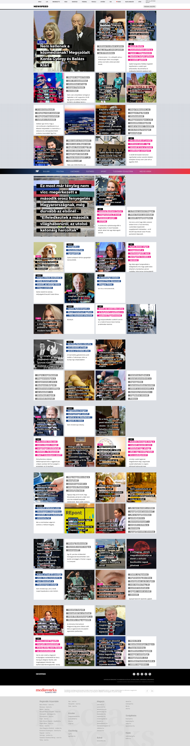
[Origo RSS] (150, 674)
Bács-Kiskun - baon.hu (47, 704)
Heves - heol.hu (44, 726)
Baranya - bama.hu (46, 707)
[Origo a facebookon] (134, 674)
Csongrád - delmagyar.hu (48, 714)
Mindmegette (56, 1)
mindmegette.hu (102, 719)
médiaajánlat (150, 679)
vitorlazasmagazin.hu (103, 726)
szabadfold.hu (72, 719)
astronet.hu (100, 704)
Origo (39, 1)
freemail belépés (149, 6)
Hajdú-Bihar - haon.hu (46, 723)
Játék (139, 1)
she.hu (128, 708)
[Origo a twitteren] (138, 674)
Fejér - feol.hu (44, 719)
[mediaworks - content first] (46, 690)
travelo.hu (100, 721)
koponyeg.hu (130, 721)
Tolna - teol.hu (44, 740)
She (111, 1)
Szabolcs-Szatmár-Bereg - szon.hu (50, 737)
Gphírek (103, 1)
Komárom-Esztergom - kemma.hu (50, 730)
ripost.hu (128, 701)
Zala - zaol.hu (72, 706)
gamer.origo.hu (101, 711)
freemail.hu (129, 719)
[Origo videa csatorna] (146, 674)
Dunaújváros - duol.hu (46, 716)
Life (47, 1)
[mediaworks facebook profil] (147, 691)
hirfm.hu (128, 738)
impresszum (143, 679)
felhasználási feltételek (123, 679)
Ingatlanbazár (129, 1)
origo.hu (70, 723)
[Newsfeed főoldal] (41, 674)
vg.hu (70, 734)
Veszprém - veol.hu (74, 704)
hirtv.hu (70, 721)
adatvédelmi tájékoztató (110, 679)
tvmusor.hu (100, 730)
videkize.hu (100, 728)
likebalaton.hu (101, 714)
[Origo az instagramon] (142, 674)
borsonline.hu (101, 741)
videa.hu (128, 723)
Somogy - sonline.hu (46, 735)
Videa (65, 1)
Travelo (93, 1)
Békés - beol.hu (44, 709)
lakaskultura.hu (101, 709)
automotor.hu (101, 707)
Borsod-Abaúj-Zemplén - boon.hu (50, 711)
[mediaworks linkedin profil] (152, 691)
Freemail (84, 1)
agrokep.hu (71, 736)
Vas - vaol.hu (72, 701)
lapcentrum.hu (130, 726)
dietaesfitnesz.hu (102, 723)
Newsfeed (74, 1)
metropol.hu (129, 704)
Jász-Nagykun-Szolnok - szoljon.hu (51, 728)
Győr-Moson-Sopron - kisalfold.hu (50, 721)
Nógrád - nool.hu (45, 733)
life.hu (127, 706)
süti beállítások (135, 679)
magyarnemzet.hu (74, 716)
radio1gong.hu (130, 736)
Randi (119, 1)
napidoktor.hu (101, 716)
